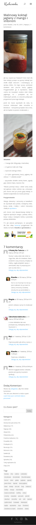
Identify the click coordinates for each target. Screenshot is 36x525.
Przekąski (7, 444)
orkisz (24, 493)
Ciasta (6, 420)
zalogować (14, 389)
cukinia (17, 474)
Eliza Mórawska (26, 477)
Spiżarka (6, 459)
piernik (27, 496)
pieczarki (20, 496)
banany (6, 474)
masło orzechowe (9, 493)
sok (20, 499)
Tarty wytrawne (9, 462)
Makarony (7, 426)
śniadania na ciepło (9, 509)
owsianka (13, 496)
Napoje (26, 25)
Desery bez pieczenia (10, 423)
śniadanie (20, 509)
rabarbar (7, 499)
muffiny (18, 493)
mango (12, 490)
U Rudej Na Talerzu (16, 250)
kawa (5, 486)
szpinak (29, 499)
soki (24, 499)
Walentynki (24, 502)
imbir (11, 480)
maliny (6, 490)
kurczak (17, 486)
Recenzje (7, 447)
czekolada (24, 474)
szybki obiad (8, 502)
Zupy (5, 466)
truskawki (16, 502)
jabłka (17, 480)
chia (12, 474)
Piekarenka (7, 435)
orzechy (6, 496)
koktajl (11, 486)
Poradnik (6, 441)
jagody (29, 480)
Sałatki (6, 453)
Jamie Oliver (7, 483)
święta (26, 509)
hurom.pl (18, 225)
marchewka (19, 490)
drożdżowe (7, 477)
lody (22, 486)
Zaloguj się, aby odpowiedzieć (18, 270)
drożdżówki (16, 477)
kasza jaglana (23, 483)
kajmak (15, 483)
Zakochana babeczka (17, 317)
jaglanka (23, 480)
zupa (19, 505)
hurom (6, 480)
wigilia (6, 505)
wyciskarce (13, 208)
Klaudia (10, 25)
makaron (28, 486)
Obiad (5, 432)
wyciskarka (13, 505)
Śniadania (7, 456)
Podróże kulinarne (9, 438)
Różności (7, 450)
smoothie (14, 499)
